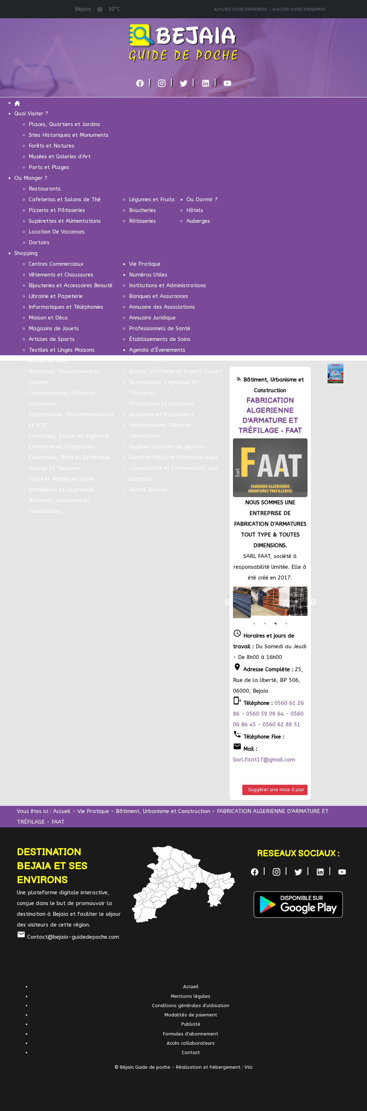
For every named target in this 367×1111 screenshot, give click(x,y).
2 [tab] (264, 623)
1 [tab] (254, 623)
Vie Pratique (93, 811)
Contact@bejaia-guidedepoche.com (68, 937)
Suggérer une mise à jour (276, 789)
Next (312, 602)
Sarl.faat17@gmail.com (264, 759)
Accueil (62, 811)
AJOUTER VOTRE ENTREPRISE (240, 9)
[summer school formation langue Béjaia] (335, 372)
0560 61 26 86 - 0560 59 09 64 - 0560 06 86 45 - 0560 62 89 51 (268, 714)
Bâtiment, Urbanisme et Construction (163, 811)
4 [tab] (286, 623)
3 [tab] (275, 623)
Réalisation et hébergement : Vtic (214, 1067)
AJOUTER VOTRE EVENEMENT (298, 9)
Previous (227, 602)
